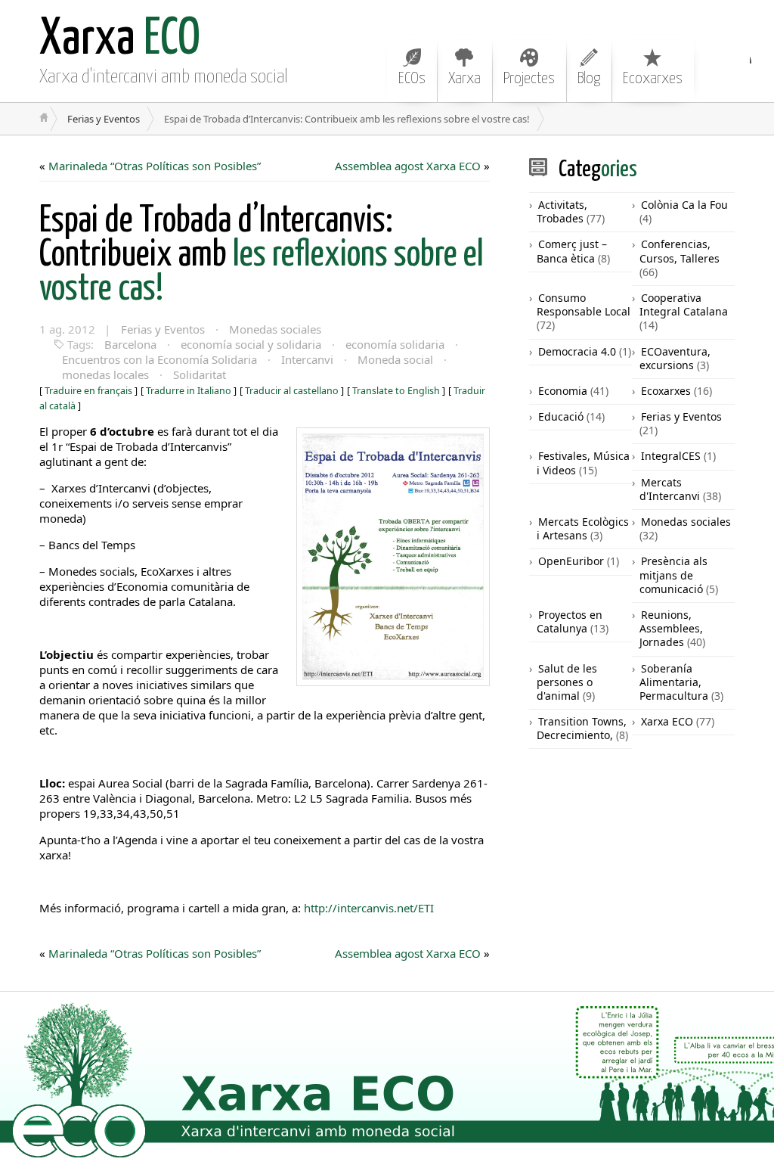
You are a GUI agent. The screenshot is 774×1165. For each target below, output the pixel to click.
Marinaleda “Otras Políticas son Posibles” (154, 165)
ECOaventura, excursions (675, 358)
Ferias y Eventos (103, 119)
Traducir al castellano (292, 390)
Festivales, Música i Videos (583, 463)
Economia (562, 391)
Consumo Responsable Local (583, 304)
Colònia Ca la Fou (684, 204)
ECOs (412, 78)
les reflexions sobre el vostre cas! (261, 255)
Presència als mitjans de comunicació (673, 574)
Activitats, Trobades (562, 211)
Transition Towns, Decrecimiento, (582, 728)
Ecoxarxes (653, 78)
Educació (561, 416)
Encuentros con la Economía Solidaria (159, 359)
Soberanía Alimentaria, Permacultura (673, 682)
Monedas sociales (275, 329)
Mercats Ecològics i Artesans (583, 528)
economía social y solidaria (251, 344)
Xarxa (464, 78)
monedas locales (105, 374)
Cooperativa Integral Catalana (683, 304)
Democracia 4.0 (577, 351)
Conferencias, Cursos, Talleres (679, 251)
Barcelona (130, 344)
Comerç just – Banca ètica (572, 251)
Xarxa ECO (667, 721)
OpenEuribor (571, 561)
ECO (119, 39)
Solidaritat (199, 374)
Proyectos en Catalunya (569, 621)
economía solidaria (394, 344)
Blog (588, 78)
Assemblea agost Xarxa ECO (408, 165)
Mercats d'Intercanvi (669, 489)
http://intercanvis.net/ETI (367, 907)
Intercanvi (307, 359)
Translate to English (396, 390)
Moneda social (395, 359)
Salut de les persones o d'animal (567, 682)
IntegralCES (671, 456)
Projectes (529, 78)
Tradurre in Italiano (188, 390)
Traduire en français (88, 390)
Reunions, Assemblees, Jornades (671, 628)
